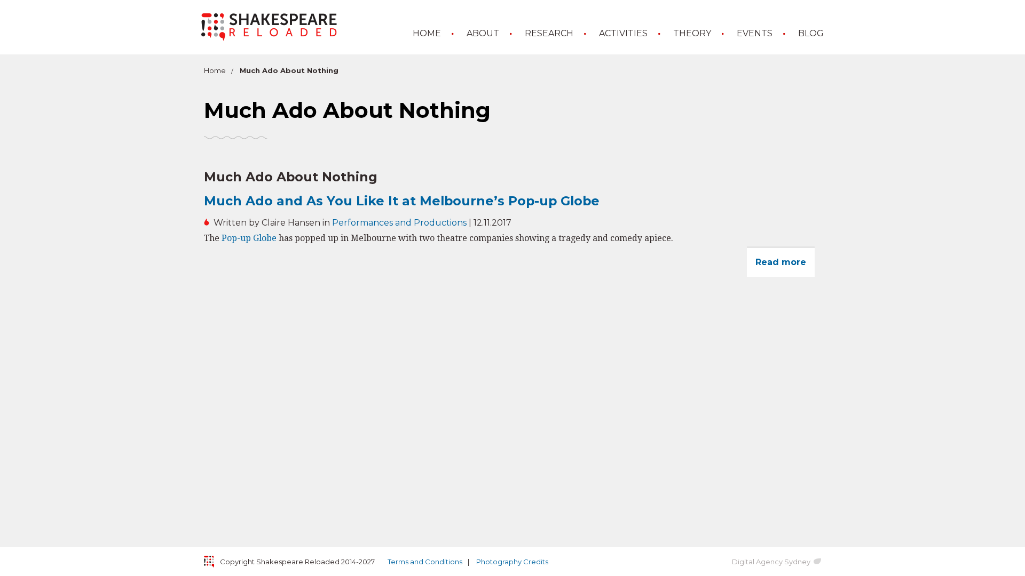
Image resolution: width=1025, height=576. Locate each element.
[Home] (269, 27)
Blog (811, 33)
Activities (623, 33)
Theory (692, 33)
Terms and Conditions (425, 561)
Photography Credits (512, 561)
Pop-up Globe (249, 238)
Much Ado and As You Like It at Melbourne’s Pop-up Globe (402, 201)
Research (549, 33)
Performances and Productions (399, 223)
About (483, 33)
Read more (785, 267)
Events (754, 33)
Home (427, 33)
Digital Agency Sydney (771, 561)
